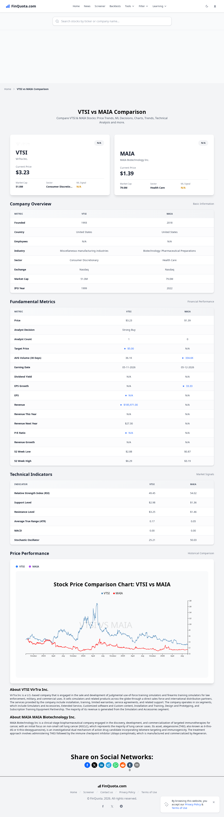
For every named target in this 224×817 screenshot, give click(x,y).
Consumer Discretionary (61, 186)
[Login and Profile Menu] (215, 6)
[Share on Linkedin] (101, 765)
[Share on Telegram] (108, 765)
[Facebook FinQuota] (102, 806)
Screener (100, 6)
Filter (142, 6)
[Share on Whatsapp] (115, 765)
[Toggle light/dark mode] (206, 6)
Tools (128, 6)
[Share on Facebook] (87, 765)
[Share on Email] (137, 765)
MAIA (127, 153)
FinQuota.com (114, 786)
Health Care (157, 187)
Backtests (115, 6)
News (87, 6)
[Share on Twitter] (94, 765)
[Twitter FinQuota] (112, 806)
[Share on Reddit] (123, 765)
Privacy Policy (127, 792)
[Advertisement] (112, 56)
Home (76, 6)
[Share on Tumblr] (130, 765)
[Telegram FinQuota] (121, 806)
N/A (78, 186)
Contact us (106, 792)
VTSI (21, 152)
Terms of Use (149, 792)
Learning (158, 6)
